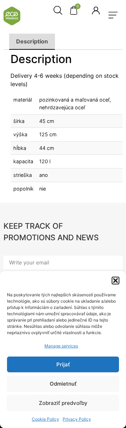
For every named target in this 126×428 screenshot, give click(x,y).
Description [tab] (32, 41)
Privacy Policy (77, 419)
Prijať (63, 364)
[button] (115, 280)
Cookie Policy (45, 419)
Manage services (61, 345)
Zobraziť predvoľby (63, 403)
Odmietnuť (63, 383)
